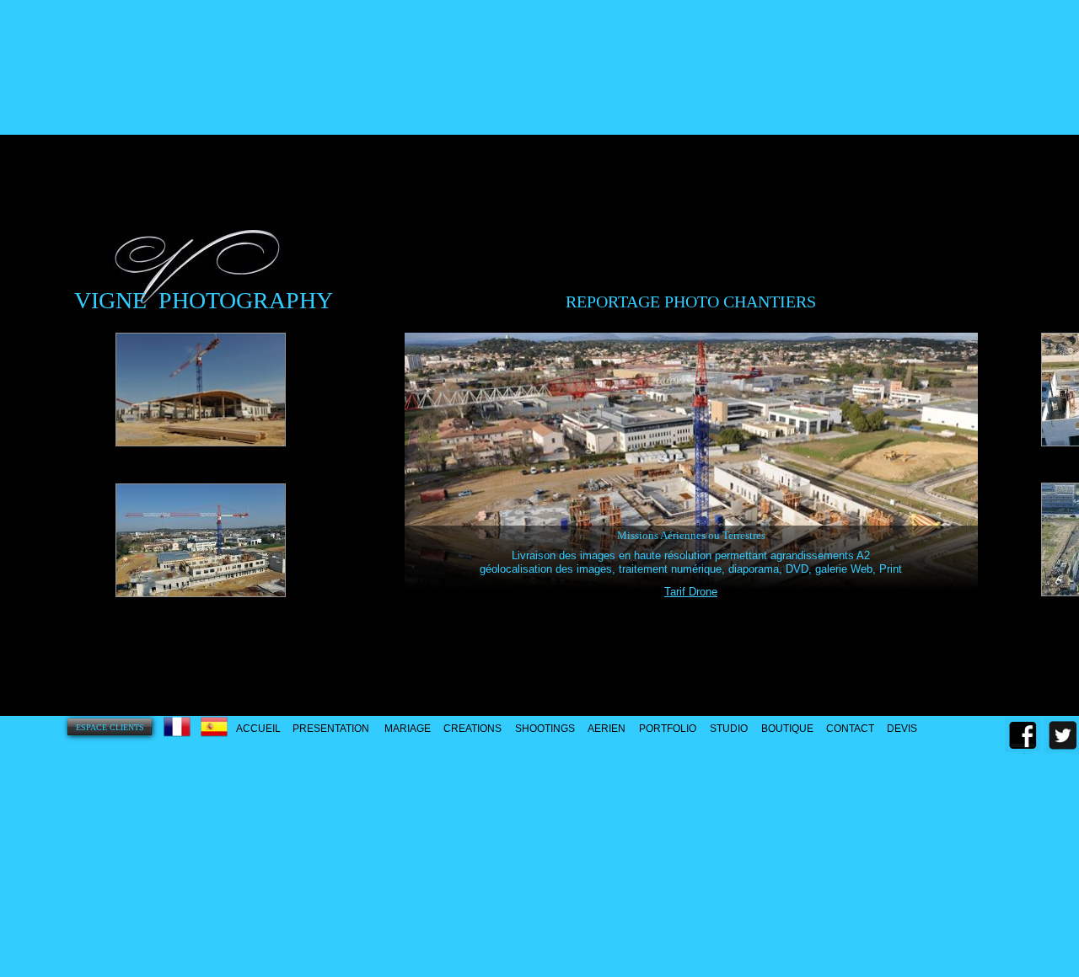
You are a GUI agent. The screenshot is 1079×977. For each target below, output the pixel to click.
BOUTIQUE (787, 728)
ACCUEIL (258, 728)
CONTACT (850, 728)
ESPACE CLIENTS (110, 727)
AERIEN (606, 728)
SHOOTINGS (545, 728)
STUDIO (729, 728)
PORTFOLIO (667, 728)
